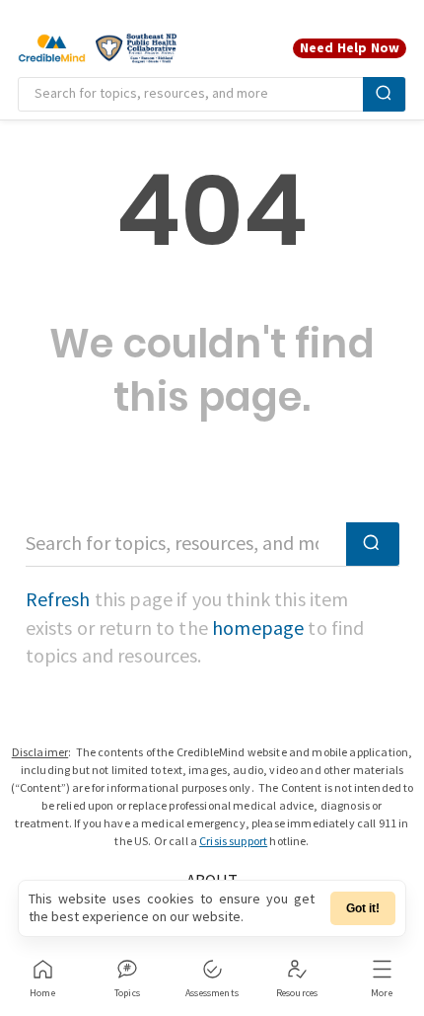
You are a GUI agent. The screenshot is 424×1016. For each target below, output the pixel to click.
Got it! (363, 908)
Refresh (58, 600)
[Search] (384, 94)
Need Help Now (349, 47)
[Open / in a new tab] (136, 48)
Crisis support (233, 841)
